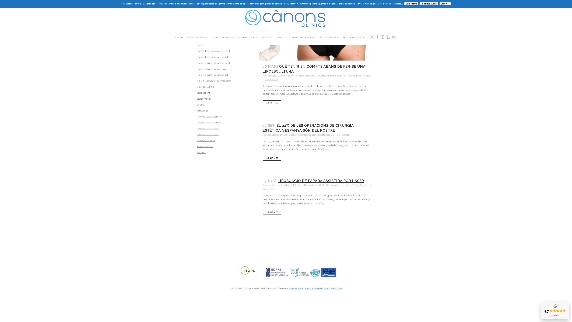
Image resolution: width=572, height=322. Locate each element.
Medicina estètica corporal (209, 122)
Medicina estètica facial (208, 128)
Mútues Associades (206, 140)
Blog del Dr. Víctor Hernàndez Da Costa (305, 76)
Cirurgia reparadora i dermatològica (214, 81)
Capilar (200, 45)
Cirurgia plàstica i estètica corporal (213, 63)
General (200, 105)
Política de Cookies (296, 288)
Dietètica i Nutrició (205, 87)
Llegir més (271, 103)
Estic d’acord (411, 4)
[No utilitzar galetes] (568, 4)
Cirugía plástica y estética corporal (213, 51)
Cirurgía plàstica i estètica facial (211, 69)
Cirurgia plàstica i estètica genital (212, 75)
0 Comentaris (271, 79)
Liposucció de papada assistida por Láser (321, 181)
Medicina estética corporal (209, 117)
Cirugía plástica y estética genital (212, 57)
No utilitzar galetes (429, 4)
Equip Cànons (203, 93)
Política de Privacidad (313, 288)
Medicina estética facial (208, 134)
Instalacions (202, 111)
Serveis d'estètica (205, 146)
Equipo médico (204, 99)
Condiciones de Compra (332, 288)
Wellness (201, 152)
